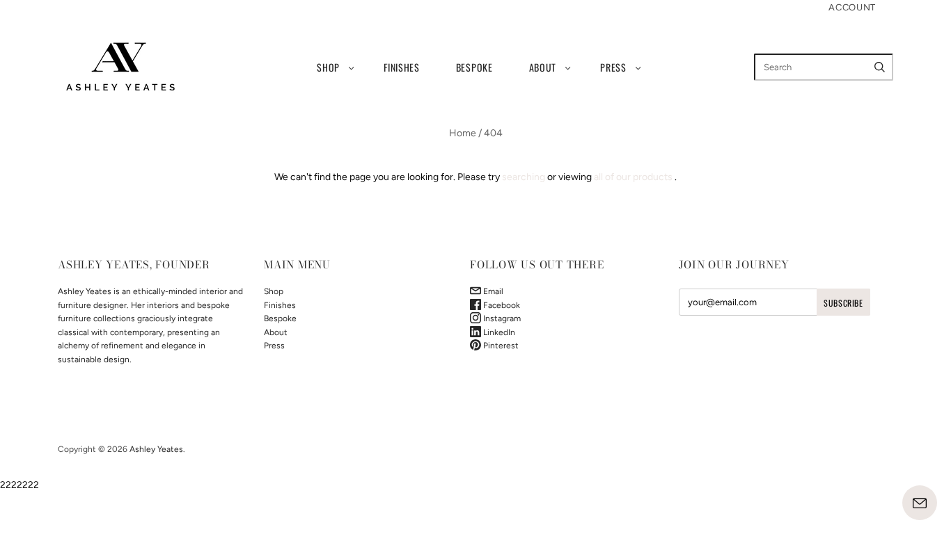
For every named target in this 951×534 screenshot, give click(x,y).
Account (852, 7)
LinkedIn (498, 332)
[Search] (879, 67)
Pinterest (500, 345)
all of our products (633, 177)
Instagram (501, 318)
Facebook (500, 305)
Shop (328, 67)
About (543, 67)
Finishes (402, 67)
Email (492, 291)
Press (613, 67)
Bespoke (474, 67)
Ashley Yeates (156, 449)
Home (462, 133)
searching (523, 177)
